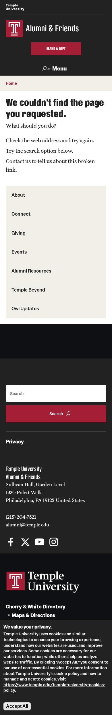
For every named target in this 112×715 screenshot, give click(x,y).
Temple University (15, 7)
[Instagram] (54, 543)
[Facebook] (11, 543)
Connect (20, 214)
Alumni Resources (31, 271)
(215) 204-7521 (21, 517)
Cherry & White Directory (35, 607)
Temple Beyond (28, 290)
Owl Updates (25, 308)
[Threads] (68, 543)
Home (11, 83)
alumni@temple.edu (27, 525)
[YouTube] (39, 543)
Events (19, 252)
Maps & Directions (33, 615)
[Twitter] (25, 543)
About (18, 195)
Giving (18, 233)
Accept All (17, 706)
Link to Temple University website (43, 582)
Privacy (15, 442)
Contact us (18, 161)
